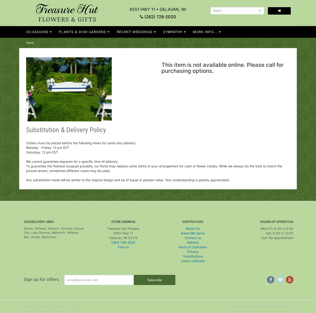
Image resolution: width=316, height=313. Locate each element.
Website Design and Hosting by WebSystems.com (263, 306)
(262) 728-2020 (159, 16)
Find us (123, 247)
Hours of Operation (192, 247)
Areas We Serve (193, 233)
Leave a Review (193, 261)
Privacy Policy (73, 306)
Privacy (192, 252)
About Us (193, 228)
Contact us (193, 238)
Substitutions (193, 256)
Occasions (37, 32)
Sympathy (173, 32)
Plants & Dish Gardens (82, 32)
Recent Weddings (135, 32)
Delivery (193, 242)
